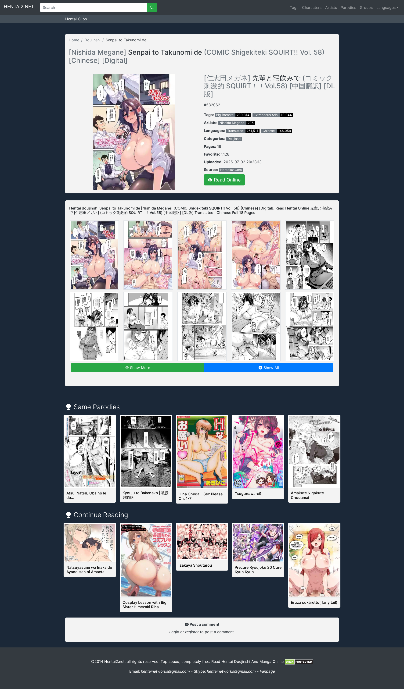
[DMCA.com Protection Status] (299, 661)
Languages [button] (386, 7)
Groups (366, 7)
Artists (331, 7)
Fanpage (267, 671)
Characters (311, 7)
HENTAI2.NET (19, 6)
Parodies (348, 7)
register (192, 631)
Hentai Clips (76, 19)
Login (174, 631)
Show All (270, 367)
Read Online (227, 180)
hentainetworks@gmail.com (165, 671)
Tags (294, 7)
